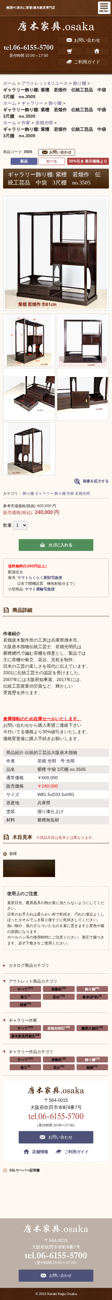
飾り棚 (28, 493)
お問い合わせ (60, 152)
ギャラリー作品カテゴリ (31, 1051)
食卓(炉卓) (92, 996)
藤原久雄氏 (92, 1028)
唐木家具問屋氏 (25, 1036)
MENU (103, 11)
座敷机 (58, 989)
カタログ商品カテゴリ (29, 965)
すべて (25, 989)
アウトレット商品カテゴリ (33, 981)
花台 (59, 996)
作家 (70, 493)
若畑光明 (82, 493)
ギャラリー (44, 493)
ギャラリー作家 (23, 1020)
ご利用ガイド (76, 1151)
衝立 (25, 996)
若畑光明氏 (58, 1028)
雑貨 (25, 1004)
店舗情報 (40, 1151)
